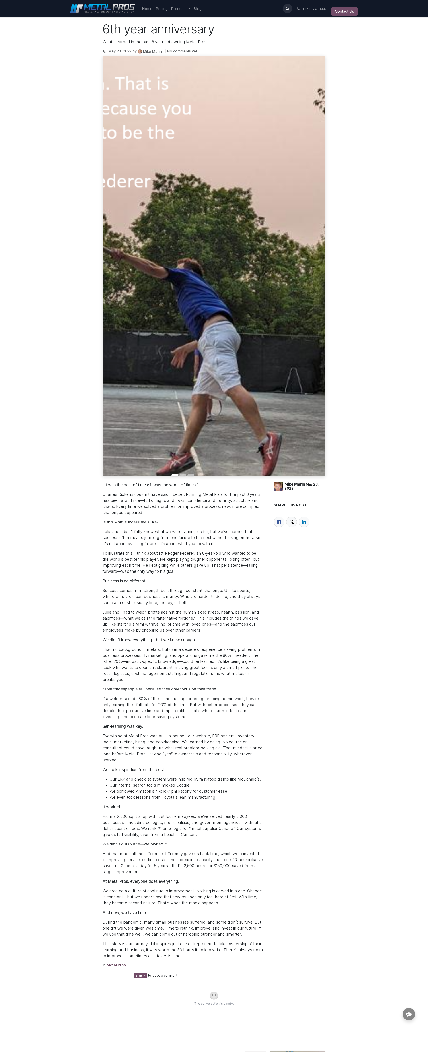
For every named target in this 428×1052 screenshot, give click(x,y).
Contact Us (344, 11)
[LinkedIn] (304, 522)
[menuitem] (147, 8)
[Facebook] (279, 522)
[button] (287, 8)
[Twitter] (291, 522)
